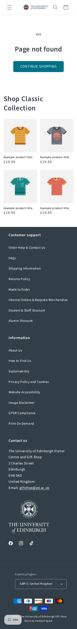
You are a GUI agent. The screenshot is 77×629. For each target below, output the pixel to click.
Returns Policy (19, 279)
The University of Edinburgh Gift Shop (43, 616)
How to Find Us (20, 360)
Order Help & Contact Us (27, 247)
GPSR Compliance (22, 413)
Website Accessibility (24, 392)
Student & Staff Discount (27, 310)
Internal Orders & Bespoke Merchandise (38, 300)
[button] (9, 7)
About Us (15, 350)
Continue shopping (38, 66)
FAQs (12, 258)
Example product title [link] (18, 157)
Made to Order (19, 289)
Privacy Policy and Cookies (29, 381)
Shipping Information (25, 268)
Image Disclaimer (22, 402)
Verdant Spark (44, 621)
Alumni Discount (21, 320)
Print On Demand (21, 423)
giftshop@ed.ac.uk (34, 487)
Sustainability (19, 371)
